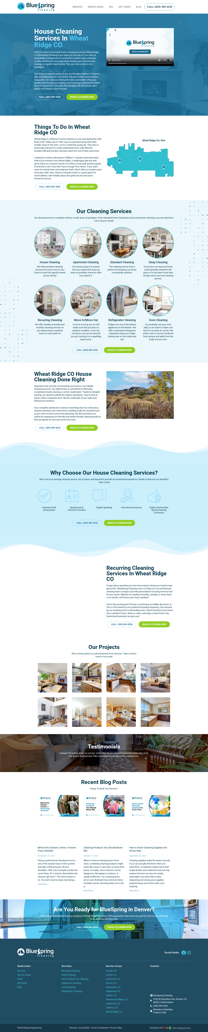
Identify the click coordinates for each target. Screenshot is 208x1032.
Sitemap (73, 1027)
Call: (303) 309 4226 (159, 6)
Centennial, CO (113, 979)
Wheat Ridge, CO (114, 1011)
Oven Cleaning (158, 320)
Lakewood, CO (113, 1003)
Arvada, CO (111, 970)
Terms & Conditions (99, 1027)
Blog (138, 7)
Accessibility (84, 1027)
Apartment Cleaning (86, 262)
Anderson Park (66, 169)
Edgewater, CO (113, 987)
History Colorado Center (66, 172)
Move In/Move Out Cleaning (75, 979)
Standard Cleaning (122, 262)
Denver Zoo (63, 163)
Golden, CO (111, 995)
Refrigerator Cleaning (122, 320)
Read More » (43, 884)
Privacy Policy (116, 1027)
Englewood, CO (113, 991)
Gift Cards (124, 7)
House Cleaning (50, 262)
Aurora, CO (111, 975)
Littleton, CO (112, 1007)
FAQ (111, 7)
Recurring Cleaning (50, 320)
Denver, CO (111, 983)
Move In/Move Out (86, 320)
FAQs (19, 979)
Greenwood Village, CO (117, 999)
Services (77, 7)
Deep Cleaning (158, 262)
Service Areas (95, 7)
